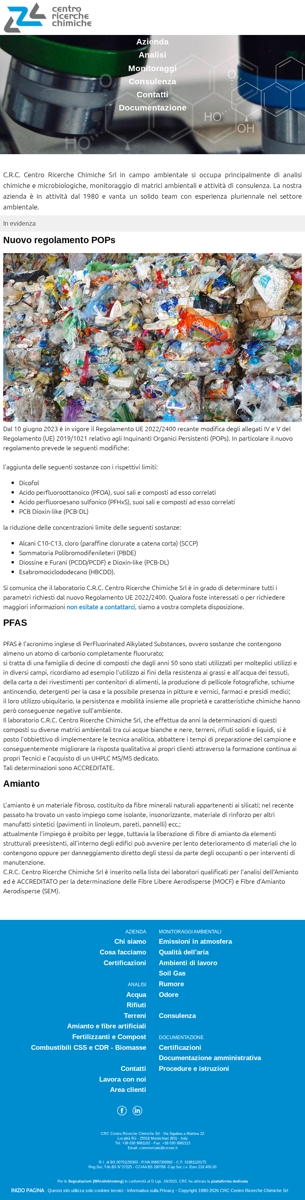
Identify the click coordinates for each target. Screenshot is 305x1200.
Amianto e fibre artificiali (106, 1026)
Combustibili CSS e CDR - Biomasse (88, 1047)
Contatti (152, 94)
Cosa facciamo (123, 952)
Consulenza (152, 81)
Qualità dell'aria (183, 952)
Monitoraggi (152, 68)
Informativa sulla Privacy (150, 1190)
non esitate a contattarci (101, 606)
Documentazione (153, 107)
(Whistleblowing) (108, 1181)
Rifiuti (136, 1005)
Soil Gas (172, 973)
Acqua (136, 995)
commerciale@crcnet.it (158, 1148)
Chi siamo (130, 941)
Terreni (135, 1016)
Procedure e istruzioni (194, 1068)
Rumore (171, 984)
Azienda (152, 41)
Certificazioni (125, 963)
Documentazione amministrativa (210, 1058)
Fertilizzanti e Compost (109, 1037)
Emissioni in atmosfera (195, 941)
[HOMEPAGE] (46, 30)
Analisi (152, 54)
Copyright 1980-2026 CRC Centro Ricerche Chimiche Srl (233, 1190)
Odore (168, 995)
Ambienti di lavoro (188, 963)
